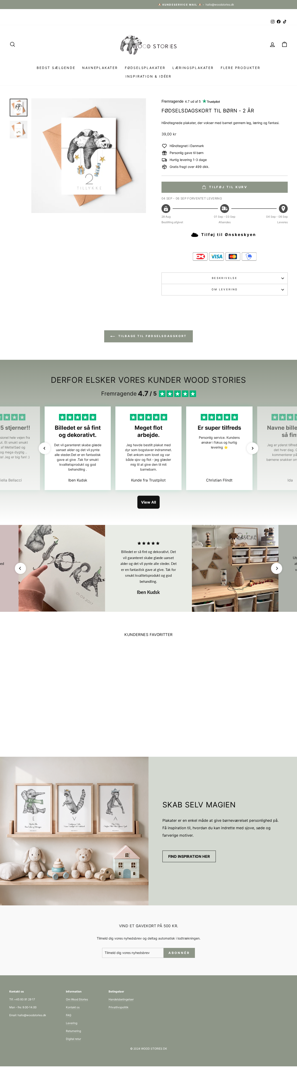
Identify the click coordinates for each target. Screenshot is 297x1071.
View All (148, 502)
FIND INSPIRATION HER (189, 856)
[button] (44, 448)
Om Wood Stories (77, 999)
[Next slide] (276, 568)
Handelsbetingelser (121, 999)
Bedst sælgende (56, 68)
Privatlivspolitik (118, 1007)
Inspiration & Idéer (148, 76)
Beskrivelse (224, 278)
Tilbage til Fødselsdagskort (152, 336)
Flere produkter (240, 68)
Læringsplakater (193, 68)
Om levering (225, 289)
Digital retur (73, 1039)
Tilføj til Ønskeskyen (228, 234)
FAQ (68, 1015)
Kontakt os (73, 1007)
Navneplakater (100, 68)
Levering (71, 1023)
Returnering (73, 1031)
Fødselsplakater (145, 68)
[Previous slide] (20, 568)
